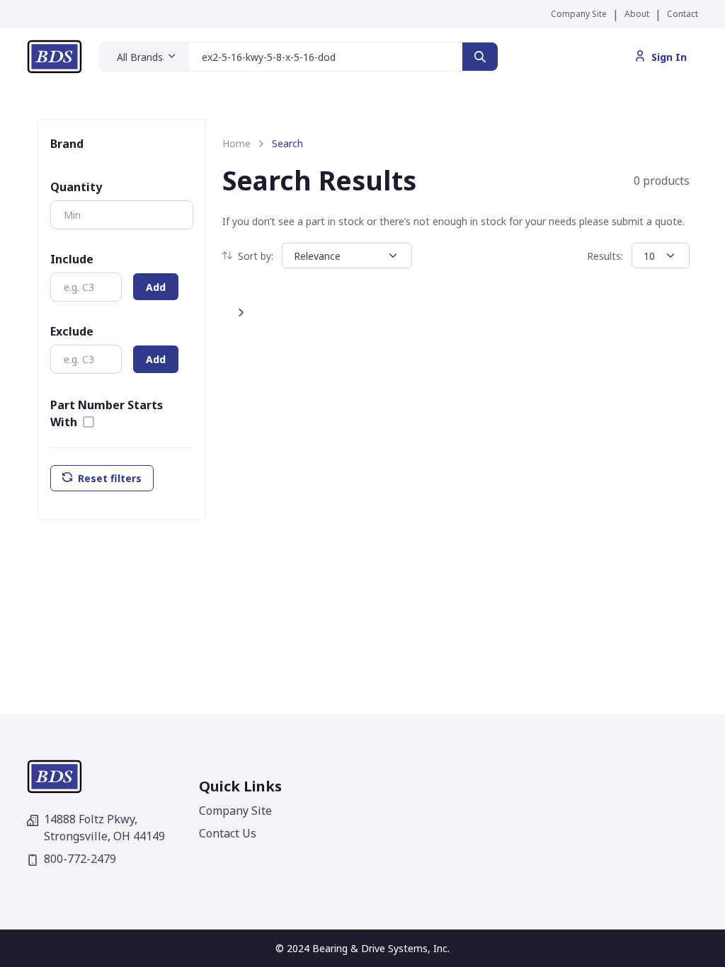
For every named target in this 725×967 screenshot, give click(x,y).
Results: (605, 256)
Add (156, 287)
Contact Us (227, 833)
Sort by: (255, 256)
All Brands (140, 57)
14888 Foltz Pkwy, (104, 827)
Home (236, 143)
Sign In (669, 57)
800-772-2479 (80, 858)
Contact (682, 14)
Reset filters (110, 478)
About (636, 14)
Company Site (579, 14)
